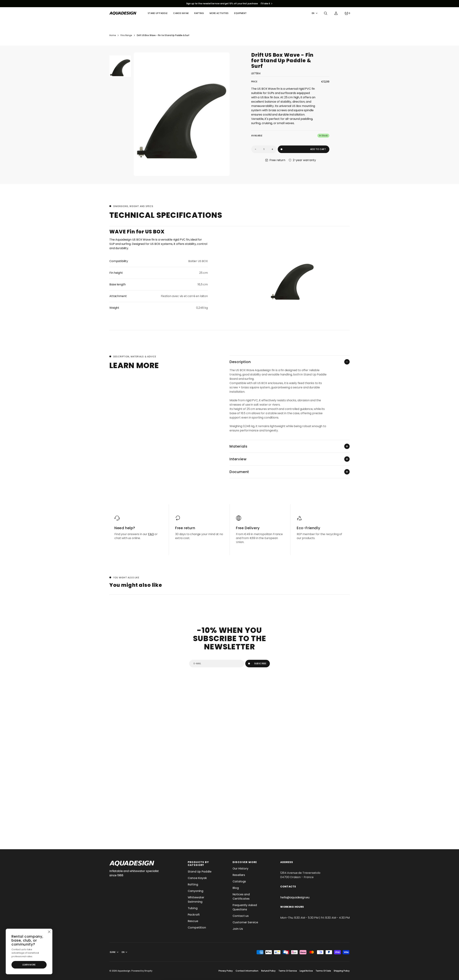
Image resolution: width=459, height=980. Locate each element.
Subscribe (260, 663)
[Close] (49, 932)
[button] (325, 13)
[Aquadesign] (122, 13)
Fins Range (126, 35)
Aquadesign (123, 970)
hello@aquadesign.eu (294, 897)
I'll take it (265, 3)
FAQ (151, 534)
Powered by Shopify (141, 970)
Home (112, 35)
